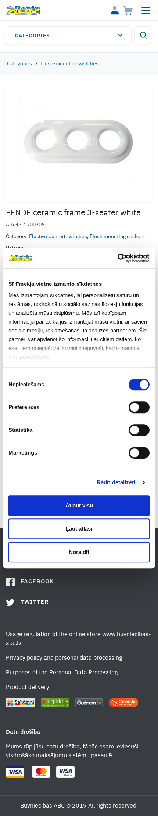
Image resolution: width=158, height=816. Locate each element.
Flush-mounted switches (69, 63)
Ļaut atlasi (79, 528)
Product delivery (27, 688)
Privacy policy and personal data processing (64, 658)
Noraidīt (79, 552)
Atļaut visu (79, 505)
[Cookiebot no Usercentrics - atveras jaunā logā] (117, 258)
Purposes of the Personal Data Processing (62, 673)
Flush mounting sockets (117, 236)
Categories (32, 36)
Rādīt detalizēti (116, 482)
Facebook (37, 582)
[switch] (139, 407)
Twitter (35, 602)
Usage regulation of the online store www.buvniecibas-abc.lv (78, 639)
